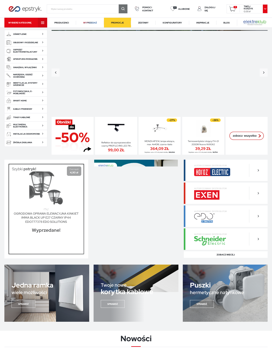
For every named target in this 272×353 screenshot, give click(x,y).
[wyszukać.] (123, 8)
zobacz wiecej (226, 254)
